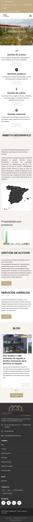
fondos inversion (18, 490)
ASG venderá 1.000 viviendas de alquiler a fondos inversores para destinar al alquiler (14, 360)
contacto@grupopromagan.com (12, 11)
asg (3, 490)
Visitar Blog (16, 395)
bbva (9, 490)
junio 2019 (4, 480)
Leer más (16, 63)
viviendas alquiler (7, 493)
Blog (2, 444)
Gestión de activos (6, 453)
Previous (4, 197)
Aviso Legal (8, 518)
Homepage (4, 457)
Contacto (3, 449)
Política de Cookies (6, 462)
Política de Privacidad (6, 466)
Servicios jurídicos (5, 470)
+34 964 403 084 (7, 1)
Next (28, 197)
